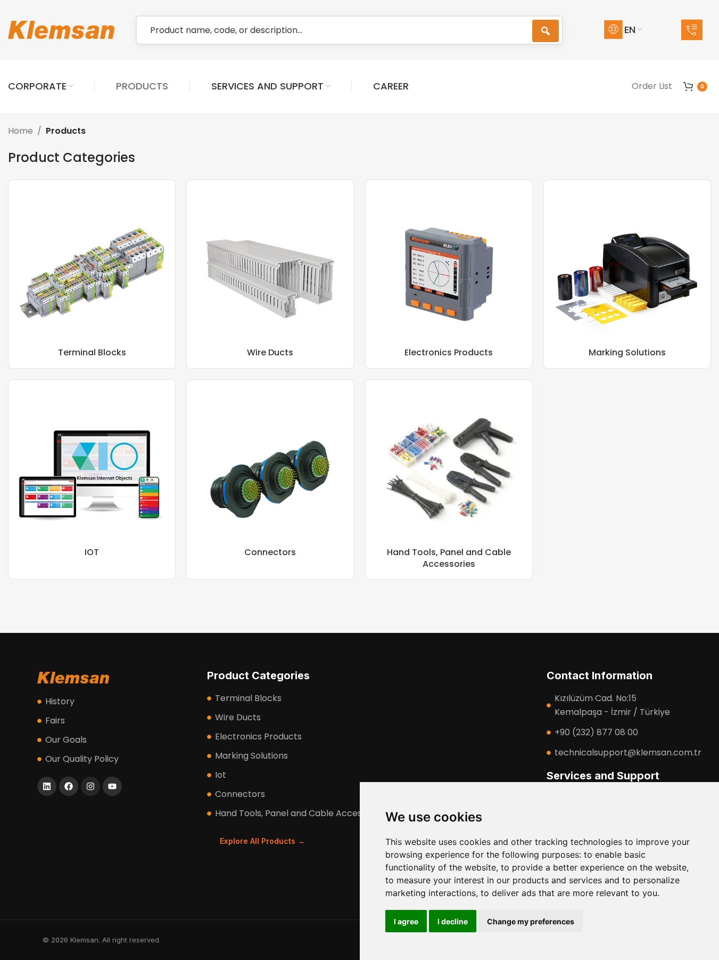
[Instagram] (90, 786)
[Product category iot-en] (92, 479)
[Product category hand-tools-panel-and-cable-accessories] (449, 479)
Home (20, 131)
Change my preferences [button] (530, 921)
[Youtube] (112, 786)
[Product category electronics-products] (449, 274)
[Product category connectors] (270, 479)
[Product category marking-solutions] (627, 274)
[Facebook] (68, 786)
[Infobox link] (696, 30)
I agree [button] (406, 921)
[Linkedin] (46, 786)
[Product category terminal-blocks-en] (92, 274)
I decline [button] (452, 921)
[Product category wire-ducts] (270, 274)
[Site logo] (61, 29)
